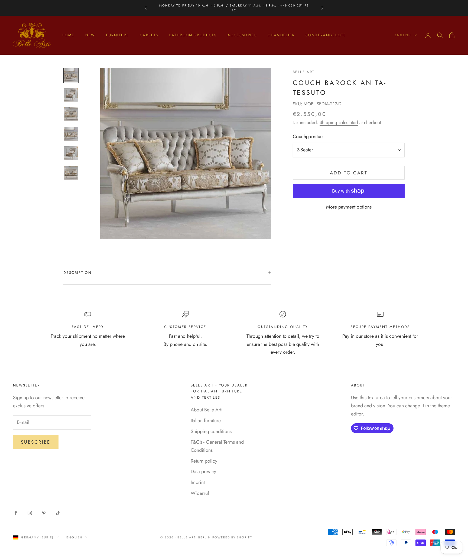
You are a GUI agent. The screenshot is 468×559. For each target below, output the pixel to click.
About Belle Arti (207, 409)
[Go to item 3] (71, 114)
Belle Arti (304, 71)
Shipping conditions (211, 431)
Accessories (242, 35)
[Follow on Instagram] (29, 513)
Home (68, 35)
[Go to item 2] (71, 94)
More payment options (349, 206)
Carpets (149, 35)
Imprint (198, 482)
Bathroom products (193, 35)
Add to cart (349, 173)
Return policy (204, 460)
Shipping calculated (339, 122)
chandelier (281, 35)
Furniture (117, 35)
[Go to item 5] (71, 153)
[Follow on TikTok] (58, 513)
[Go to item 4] (71, 133)
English (403, 35)
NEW (90, 35)
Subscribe (36, 442)
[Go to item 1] (71, 75)
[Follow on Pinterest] (44, 513)
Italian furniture (206, 420)
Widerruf (200, 493)
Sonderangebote (326, 35)
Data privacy (203, 471)
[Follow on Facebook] (15, 513)
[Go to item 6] (71, 172)
